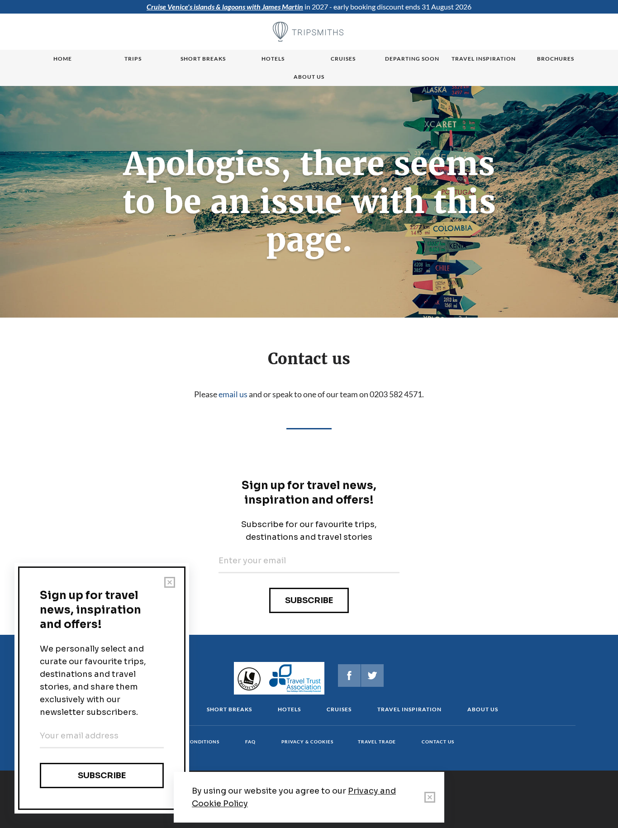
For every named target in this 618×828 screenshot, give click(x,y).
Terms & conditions (191, 741)
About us (309, 76)
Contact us (438, 741)
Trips (133, 58)
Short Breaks (229, 709)
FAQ (250, 741)
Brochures (555, 58)
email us (233, 394)
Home (62, 58)
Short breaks (203, 58)
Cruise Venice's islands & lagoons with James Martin (225, 6)
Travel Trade (377, 741)
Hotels (273, 58)
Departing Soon (412, 58)
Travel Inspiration (484, 58)
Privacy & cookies (307, 741)
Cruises (343, 58)
